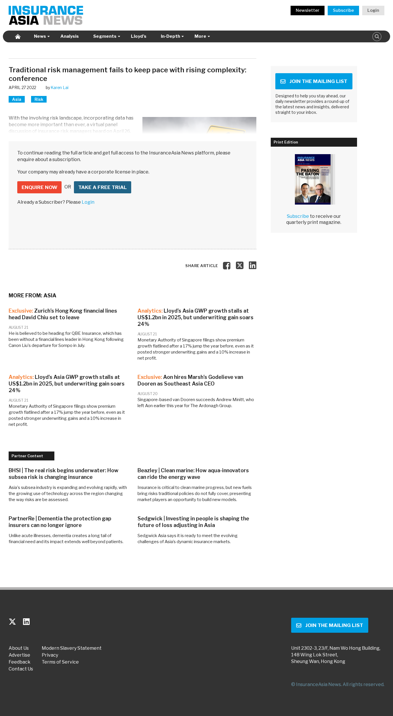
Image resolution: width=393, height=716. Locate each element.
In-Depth (170, 36)
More (200, 36)
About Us (19, 648)
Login (373, 10)
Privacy (50, 655)
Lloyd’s (138, 36)
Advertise (19, 655)
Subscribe (343, 10)
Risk (39, 99)
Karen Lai (59, 87)
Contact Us (21, 669)
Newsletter (307, 10)
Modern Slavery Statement (72, 648)
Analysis (69, 36)
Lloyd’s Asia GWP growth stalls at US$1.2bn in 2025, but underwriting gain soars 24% (195, 317)
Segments (105, 36)
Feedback (19, 662)
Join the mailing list (318, 81)
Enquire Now (39, 187)
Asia (16, 99)
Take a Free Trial (102, 187)
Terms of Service (60, 662)
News (40, 36)
